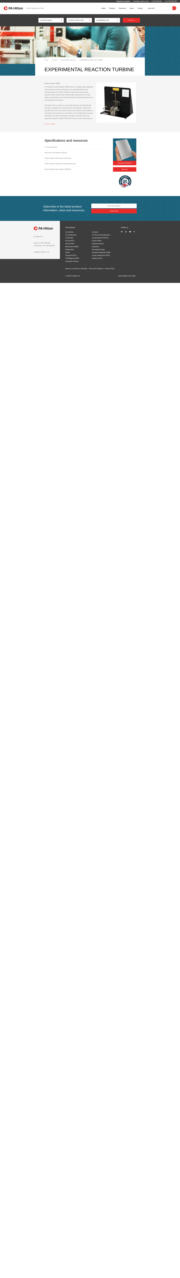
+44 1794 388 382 (171, 1)
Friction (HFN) (96, 241)
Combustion (69, 238)
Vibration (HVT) (97, 258)
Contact (140, 8)
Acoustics (95, 232)
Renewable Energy (98, 249)
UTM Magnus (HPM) (72, 258)
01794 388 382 (157, 1)
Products (112, 8)
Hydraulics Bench (98, 243)
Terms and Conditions (96, 268)
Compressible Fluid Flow (68, 60)
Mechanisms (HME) (71, 246)
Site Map (84, 268)
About (103, 8)
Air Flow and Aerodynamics (101, 235)
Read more (50, 124)
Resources (122, 8)
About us (68, 268)
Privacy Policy (110, 268)
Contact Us (76, 268)
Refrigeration (69, 249)
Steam (67, 252)
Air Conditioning (70, 235)
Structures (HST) (70, 255)
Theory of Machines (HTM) (101, 255)
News (132, 8)
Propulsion (95, 246)
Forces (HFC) (69, 241)
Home (46, 60)
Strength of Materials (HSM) (101, 252)
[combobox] (151, 8)
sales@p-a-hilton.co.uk (141, 1)
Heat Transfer (69, 243)
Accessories (69, 232)
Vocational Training (71, 261)
